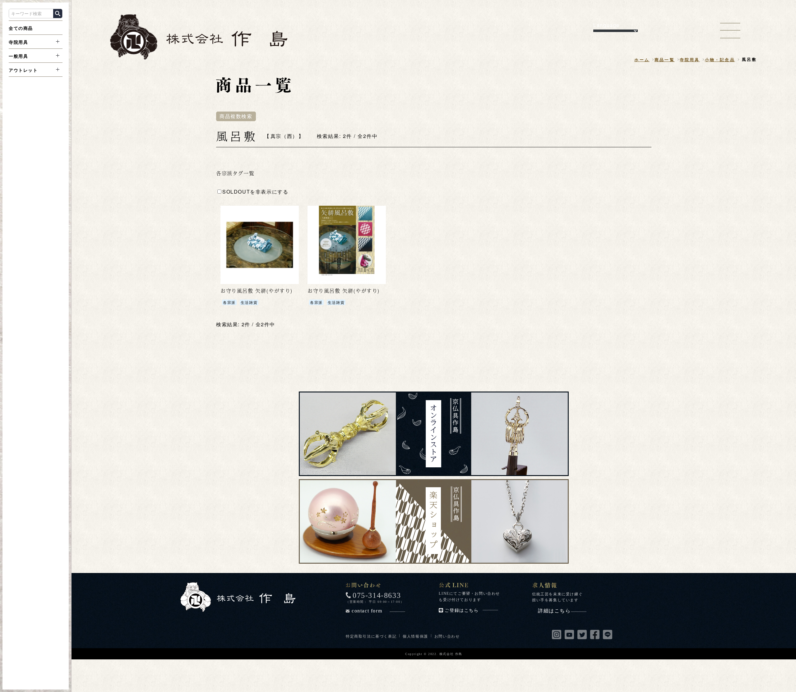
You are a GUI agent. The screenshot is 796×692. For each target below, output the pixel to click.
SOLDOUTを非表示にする (255, 191)
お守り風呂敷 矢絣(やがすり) (256, 291)
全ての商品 (21, 28)
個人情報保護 (415, 636)
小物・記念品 (720, 59)
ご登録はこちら (462, 610)
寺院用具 (18, 42)
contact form (367, 610)
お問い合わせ (447, 636)
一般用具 (18, 56)
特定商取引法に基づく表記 (371, 636)
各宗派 (229, 302)
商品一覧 (665, 59)
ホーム (642, 59)
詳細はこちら (554, 610)
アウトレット (23, 70)
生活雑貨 (249, 302)
